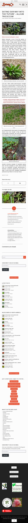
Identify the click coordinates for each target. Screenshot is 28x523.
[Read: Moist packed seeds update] (3, 346)
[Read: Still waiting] (3, 303)
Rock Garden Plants (6, 434)
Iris (3, 424)
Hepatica (4, 423)
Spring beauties (8, 331)
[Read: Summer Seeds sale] (3, 300)
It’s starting (7, 292)
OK (14, 520)
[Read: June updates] (3, 326)
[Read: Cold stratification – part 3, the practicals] (3, 336)
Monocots (4, 429)
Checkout (16, 0)
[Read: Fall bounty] (3, 353)
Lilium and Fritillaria (6, 425)
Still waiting (7, 302)
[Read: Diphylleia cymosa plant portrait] (3, 356)
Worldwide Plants (6, 439)
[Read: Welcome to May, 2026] (3, 329)
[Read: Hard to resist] (3, 289)
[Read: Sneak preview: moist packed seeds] (3, 286)
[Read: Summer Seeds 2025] (3, 367)
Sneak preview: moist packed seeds (11, 285)
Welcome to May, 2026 (9, 328)
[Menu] (22, 4)
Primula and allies (6, 433)
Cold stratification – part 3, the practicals (12, 335)
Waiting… (6, 305)
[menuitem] (19, 4)
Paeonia (4, 432)
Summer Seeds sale (8, 299)
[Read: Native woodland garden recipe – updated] (3, 363)
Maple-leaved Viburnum (9, 348)
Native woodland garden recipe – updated (13, 362)
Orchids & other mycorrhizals (8, 430)
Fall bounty (7, 352)
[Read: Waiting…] (3, 306)
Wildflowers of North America (15, 18)
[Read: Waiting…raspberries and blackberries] (3, 360)
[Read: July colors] (3, 339)
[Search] (19, 4)
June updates (7, 325)
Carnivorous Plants (6, 413)
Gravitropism (7, 295)
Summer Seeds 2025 (9, 366)
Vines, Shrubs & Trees (7, 436)
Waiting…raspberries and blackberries (12, 359)
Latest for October (8, 342)
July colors (7, 338)
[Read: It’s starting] (3, 293)
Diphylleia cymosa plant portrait (11, 355)
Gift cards (4, 420)
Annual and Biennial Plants (7, 411)
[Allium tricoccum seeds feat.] (14, 28)
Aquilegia (4, 412)
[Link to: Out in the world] (8, 197)
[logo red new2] (11, 4)
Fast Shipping (5, 417)
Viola (4, 437)
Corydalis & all (5, 416)
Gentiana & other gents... (7, 419)
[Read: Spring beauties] (3, 332)
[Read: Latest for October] (3, 343)
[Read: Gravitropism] (3, 296)
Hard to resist (7, 288)
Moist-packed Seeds (6, 428)
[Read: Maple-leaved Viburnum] (3, 349)
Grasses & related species (7, 421)
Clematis (4, 415)
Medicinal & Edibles (6, 426)
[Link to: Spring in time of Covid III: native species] (20, 197)
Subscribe (5, 269)
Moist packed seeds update (10, 345)
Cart (12, 0)
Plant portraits (5, 18)
